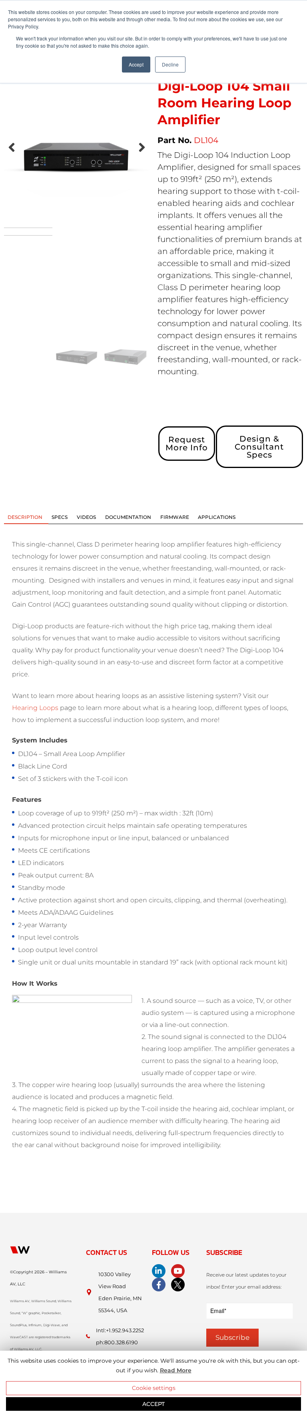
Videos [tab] (86, 517)
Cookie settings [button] (153, 1388)
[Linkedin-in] (158, 1271)
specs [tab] (60, 517)
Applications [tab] (216, 517)
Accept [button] (136, 64)
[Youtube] (178, 1271)
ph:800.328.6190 (117, 1342)
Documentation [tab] (128, 517)
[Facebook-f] (158, 1284)
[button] (11, 147)
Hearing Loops (35, 708)
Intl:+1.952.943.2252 (120, 1330)
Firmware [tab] (174, 517)
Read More (175, 1370)
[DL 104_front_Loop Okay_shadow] (77, 155)
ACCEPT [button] (153, 1404)
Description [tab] (25, 517)
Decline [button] (170, 64)
